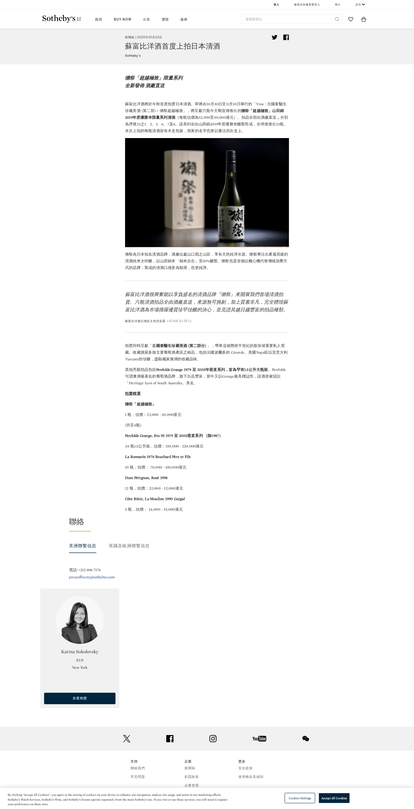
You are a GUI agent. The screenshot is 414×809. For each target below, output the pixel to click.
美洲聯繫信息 (82, 545)
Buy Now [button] (123, 19)
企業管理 (191, 785)
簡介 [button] (338, 4)
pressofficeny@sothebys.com (92, 577)
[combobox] (292, 19)
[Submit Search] (337, 19)
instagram (213, 738)
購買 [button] (98, 19)
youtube (259, 739)
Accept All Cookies (334, 798)
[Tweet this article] (274, 37)
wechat (305, 738)
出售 (146, 19)
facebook (169, 738)
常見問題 (138, 777)
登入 (276, 4)
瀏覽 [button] (165, 19)
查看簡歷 (80, 698)
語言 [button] (358, 4)
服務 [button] (184, 19)
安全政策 (245, 768)
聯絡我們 (138, 768)
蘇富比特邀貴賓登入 (307, 4)
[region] (207, 798)
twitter (126, 738)
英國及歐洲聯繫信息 (129, 545)
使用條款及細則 (251, 777)
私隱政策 (191, 777)
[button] (210, 524)
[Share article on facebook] (286, 37)
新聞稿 (189, 768)
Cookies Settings (300, 798)
